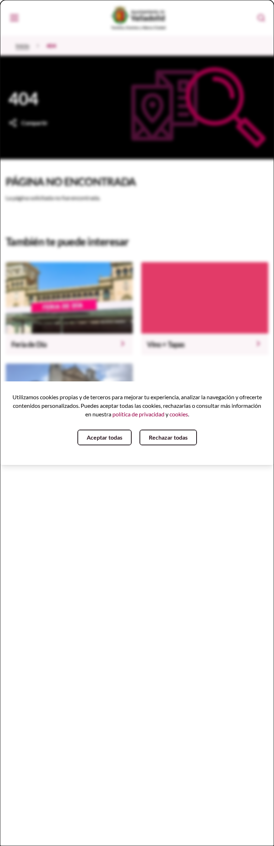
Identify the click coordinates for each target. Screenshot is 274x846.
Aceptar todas (104, 437)
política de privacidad (138, 414)
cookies (178, 414)
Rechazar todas (168, 437)
